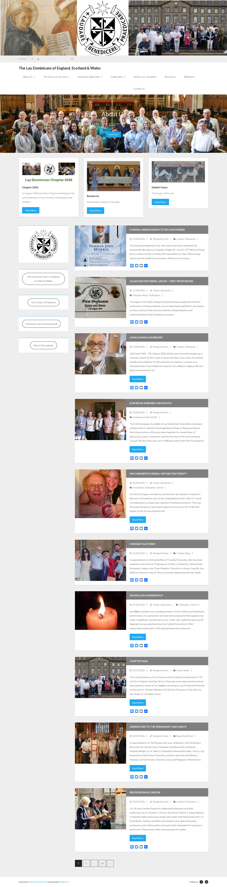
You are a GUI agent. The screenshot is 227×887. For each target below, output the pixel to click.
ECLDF (154, 417)
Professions (154, 295)
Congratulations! (143, 543)
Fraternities (138, 487)
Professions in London (145, 792)
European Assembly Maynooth (151, 403)
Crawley (180, 553)
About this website (43, 345)
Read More (30, 210)
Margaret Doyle (160, 239)
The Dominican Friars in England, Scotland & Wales (43, 278)
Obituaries (190, 239)
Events (179, 670)
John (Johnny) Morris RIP (146, 337)
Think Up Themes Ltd (37, 882)
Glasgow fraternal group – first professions (161, 281)
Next (110, 863)
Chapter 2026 (139, 661)
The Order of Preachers (43, 302)
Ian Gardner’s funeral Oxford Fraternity (158, 473)
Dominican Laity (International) (41, 323)
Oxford (159, 487)
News (145, 295)
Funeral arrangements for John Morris (157, 229)
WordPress (63, 882)
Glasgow (137, 295)
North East (188, 736)
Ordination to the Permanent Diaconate (158, 726)
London (180, 239)
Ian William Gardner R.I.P (146, 595)
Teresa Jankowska (162, 290)
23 (102, 863)
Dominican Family (141, 417)
